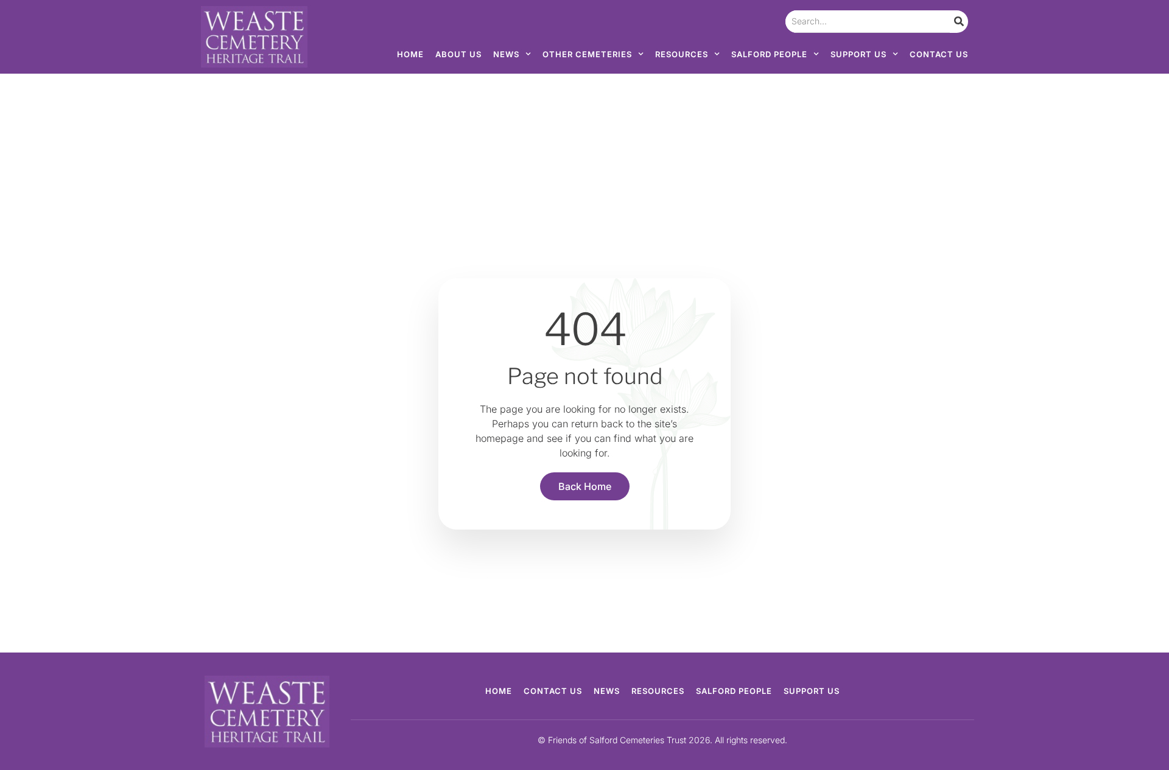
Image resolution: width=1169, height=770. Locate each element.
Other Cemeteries (587, 54)
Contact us (939, 54)
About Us (458, 54)
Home (410, 54)
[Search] (959, 21)
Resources (681, 54)
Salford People (769, 54)
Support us (858, 54)
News (506, 54)
